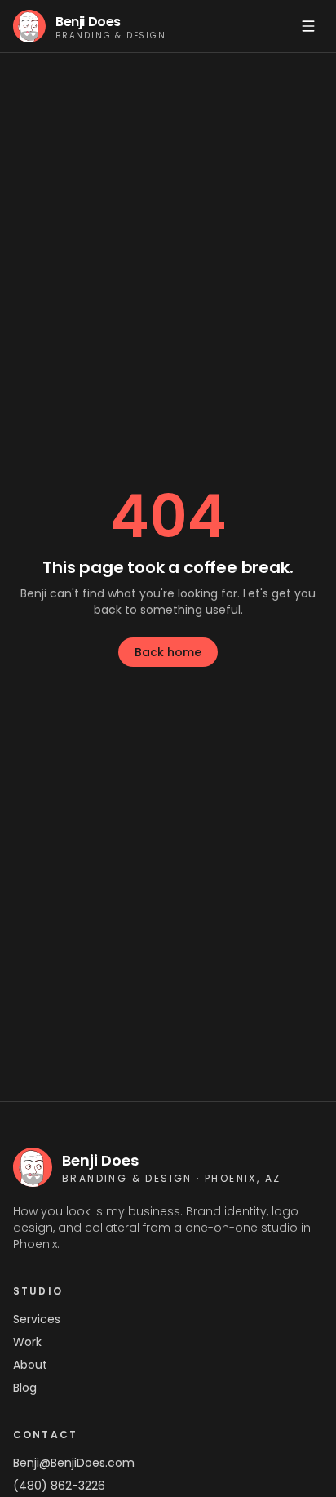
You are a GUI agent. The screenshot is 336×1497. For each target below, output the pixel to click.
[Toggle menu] (308, 26)
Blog (25, 1387)
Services (36, 1319)
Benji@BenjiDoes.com (74, 1463)
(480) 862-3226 (59, 1485)
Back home (168, 652)
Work (27, 1342)
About (30, 1365)
